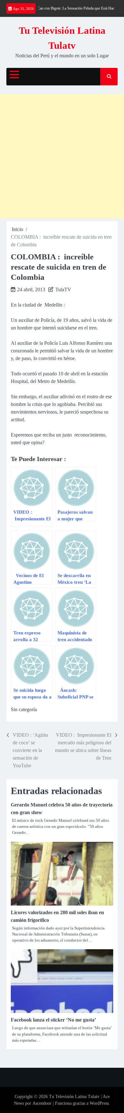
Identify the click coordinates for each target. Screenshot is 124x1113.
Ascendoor (42, 1103)
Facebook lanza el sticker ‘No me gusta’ (53, 1020)
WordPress (99, 1103)
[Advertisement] (62, 156)
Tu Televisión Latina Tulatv (74, 1096)
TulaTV (63, 289)
